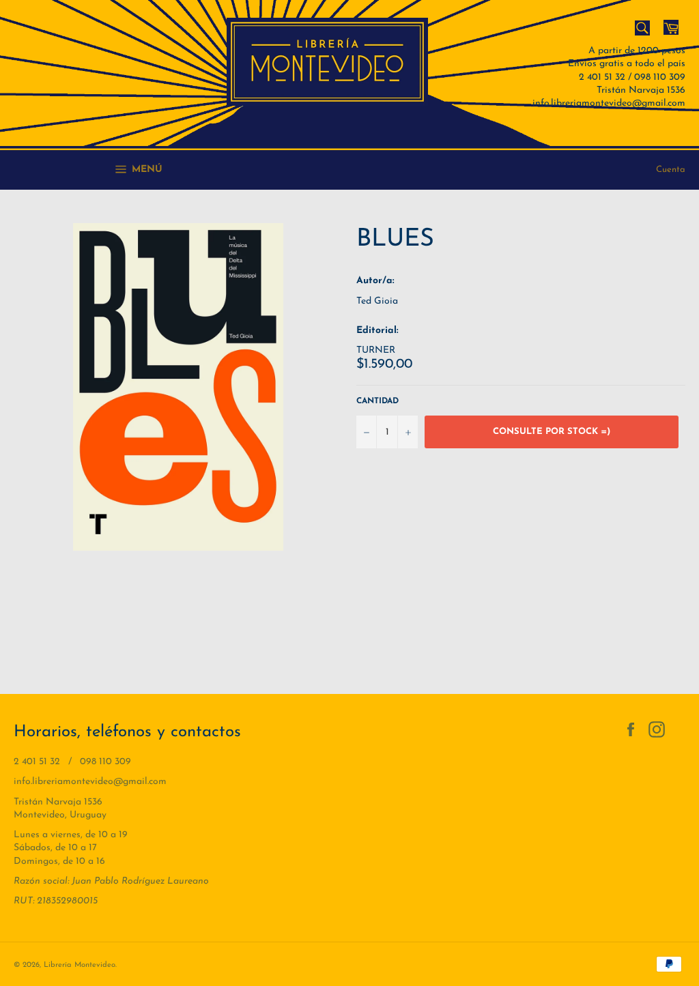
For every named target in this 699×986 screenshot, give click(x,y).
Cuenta (670, 169)
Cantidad (377, 401)
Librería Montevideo (79, 965)
